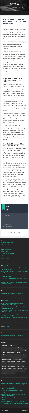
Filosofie (4, 247)
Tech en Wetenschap (15, 370)
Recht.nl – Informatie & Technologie (12, 333)
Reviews (9, 368)
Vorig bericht (8, 224)
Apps (15, 345)
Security (14, 368)
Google (19, 357)
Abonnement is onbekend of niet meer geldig (12, 293)
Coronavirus (10, 350)
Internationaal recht (6, 249)
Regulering (4, 368)
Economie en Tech (17, 354)
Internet (18, 361)
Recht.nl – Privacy (7, 290)
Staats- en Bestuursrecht (8, 253)
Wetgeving (12, 373)
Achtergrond (4, 345)
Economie (11, 354)
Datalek (18, 352)
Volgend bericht (8, 226)
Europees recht (5, 244)
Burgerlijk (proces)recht (7, 242)
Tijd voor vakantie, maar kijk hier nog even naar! (13, 401)
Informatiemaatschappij (17, 359)
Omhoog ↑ (25, 410)
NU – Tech (5, 300)
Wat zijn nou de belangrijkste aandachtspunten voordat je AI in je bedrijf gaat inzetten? (15, 387)
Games (9, 357)
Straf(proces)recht (6, 256)
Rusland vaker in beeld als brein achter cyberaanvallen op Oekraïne (14, 21)
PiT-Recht (14, 4)
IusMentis (23, 361)
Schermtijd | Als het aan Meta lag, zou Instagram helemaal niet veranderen (13, 314)
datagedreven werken (11, 352)
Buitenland (4, 350)
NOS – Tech (5, 265)
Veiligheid (22, 370)
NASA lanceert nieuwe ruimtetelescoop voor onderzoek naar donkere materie (12, 304)
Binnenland (20, 347)
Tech (6, 220)
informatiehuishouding (6, 359)
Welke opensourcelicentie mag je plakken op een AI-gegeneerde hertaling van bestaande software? (14, 384)
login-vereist (4, 363)
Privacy (23, 366)
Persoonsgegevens (11, 366)
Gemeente (14, 357)
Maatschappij (5, 251)
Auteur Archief (7, 209)
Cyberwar (3, 352)
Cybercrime (16, 350)
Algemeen (10, 345)
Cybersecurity (23, 350)
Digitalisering (4, 354)
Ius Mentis (5, 381)
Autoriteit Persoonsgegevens (7, 347)
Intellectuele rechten (11, 361)
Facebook (4, 357)
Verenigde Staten (5, 373)
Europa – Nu (5, 326)
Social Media (20, 368)
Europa (24, 354)
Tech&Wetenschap (5, 370)
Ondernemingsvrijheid (17, 363)
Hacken (23, 357)
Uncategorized (8, 217)
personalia (4, 366)
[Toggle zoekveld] (27, 13)
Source (4, 200)
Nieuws (9, 363)
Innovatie (3, 361)
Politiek (18, 366)
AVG (15, 347)
